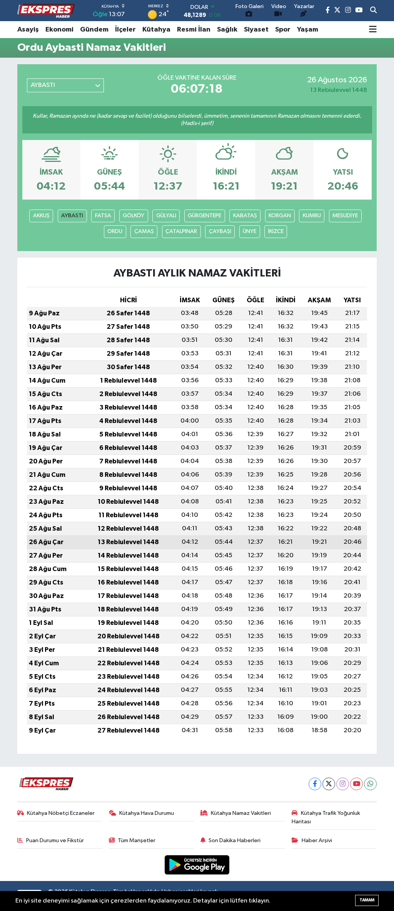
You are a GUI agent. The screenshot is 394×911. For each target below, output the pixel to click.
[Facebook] (315, 784)
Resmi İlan (193, 29)
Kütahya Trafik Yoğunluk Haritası (326, 817)
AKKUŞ (41, 215)
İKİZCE (276, 231)
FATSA (103, 215)
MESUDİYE (345, 215)
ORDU (114, 231)
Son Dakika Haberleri (234, 840)
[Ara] (373, 11)
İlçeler (125, 29)
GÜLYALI (166, 215)
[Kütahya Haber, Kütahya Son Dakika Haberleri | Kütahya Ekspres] (46, 11)
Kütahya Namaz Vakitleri (241, 813)
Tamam (366, 900)
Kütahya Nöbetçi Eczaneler (61, 813)
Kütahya (156, 29)
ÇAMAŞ (144, 231)
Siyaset (256, 29)
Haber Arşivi (317, 840)
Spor (282, 29)
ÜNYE (249, 231)
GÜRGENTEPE (204, 215)
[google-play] (197, 864)
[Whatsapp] (370, 784)
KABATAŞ (245, 215)
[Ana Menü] (373, 29)
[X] (328, 784)
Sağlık (227, 29)
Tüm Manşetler (136, 840)
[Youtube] (356, 784)
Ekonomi (59, 29)
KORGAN (280, 215)
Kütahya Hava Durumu (146, 813)
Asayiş (28, 29)
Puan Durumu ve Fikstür (55, 840)
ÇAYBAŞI (220, 231)
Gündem (94, 29)
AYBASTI (72, 215)
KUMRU (312, 215)
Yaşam (307, 29)
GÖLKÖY (133, 215)
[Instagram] (342, 784)
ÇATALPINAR (181, 231)
